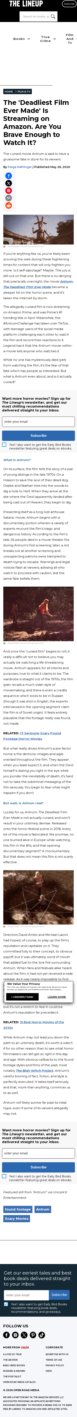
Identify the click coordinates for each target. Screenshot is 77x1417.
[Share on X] (8, 183)
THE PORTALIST (12, 1376)
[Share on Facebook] (8, 176)
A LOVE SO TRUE (12, 1354)
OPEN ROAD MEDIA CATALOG (19, 1382)
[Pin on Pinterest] (8, 190)
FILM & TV (24, 91)
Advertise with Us (57, 1354)
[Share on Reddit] (8, 205)
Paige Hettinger (20, 167)
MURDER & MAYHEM (14, 1371)
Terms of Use (54, 1360)
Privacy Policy (55, 1365)
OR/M (49, 1371)
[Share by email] (8, 198)
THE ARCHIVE (10, 1360)
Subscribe (69, 3)
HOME (9, 91)
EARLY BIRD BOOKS (14, 1365)
